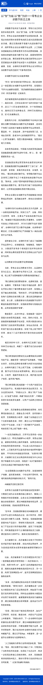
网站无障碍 (37, 3)
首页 (4, 10)
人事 (34, 10)
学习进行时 (13, 10)
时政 (28, 10)
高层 (21, 10)
